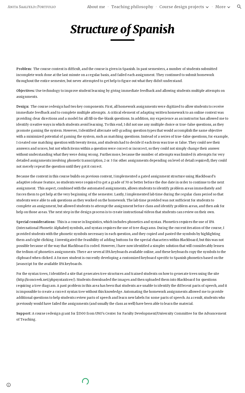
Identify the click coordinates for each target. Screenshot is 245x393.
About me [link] (96, 6)
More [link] (220, 6)
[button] (239, 6)
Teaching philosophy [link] (132, 6)
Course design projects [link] (181, 6)
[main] (122, 31)
